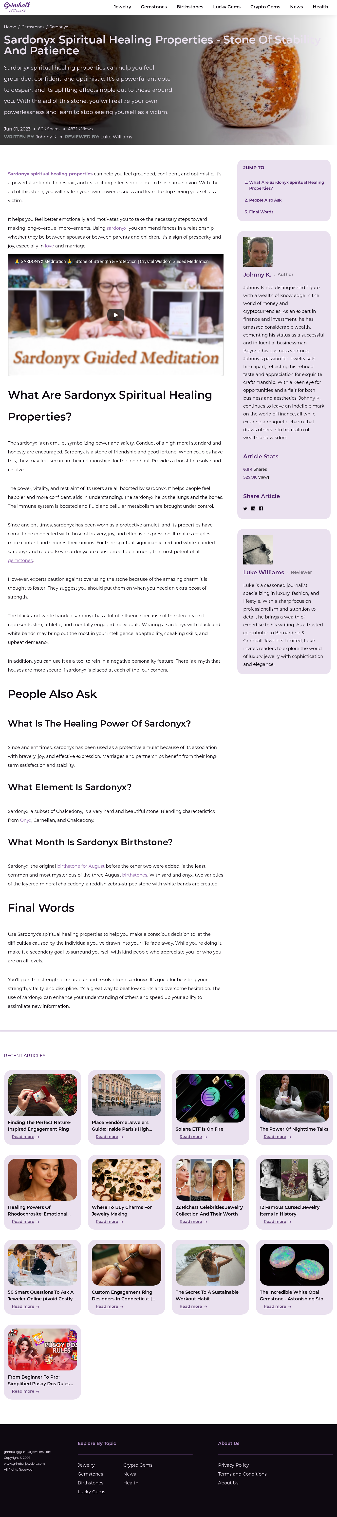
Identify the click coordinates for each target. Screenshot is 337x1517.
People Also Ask (265, 201)
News (296, 7)
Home (10, 27)
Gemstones (154, 7)
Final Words (261, 212)
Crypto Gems (265, 7)
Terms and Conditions (242, 1474)
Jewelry (122, 7)
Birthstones (190, 7)
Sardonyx (59, 27)
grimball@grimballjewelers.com (27, 1452)
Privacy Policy (233, 1465)
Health (320, 7)
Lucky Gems (227, 7)
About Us (228, 1483)
